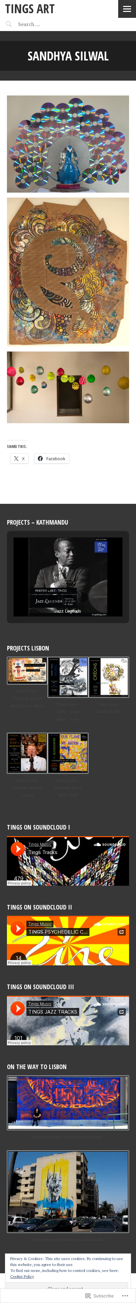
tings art (30, 8)
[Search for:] (45, 24)
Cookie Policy (22, 1276)
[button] (53, 598)
